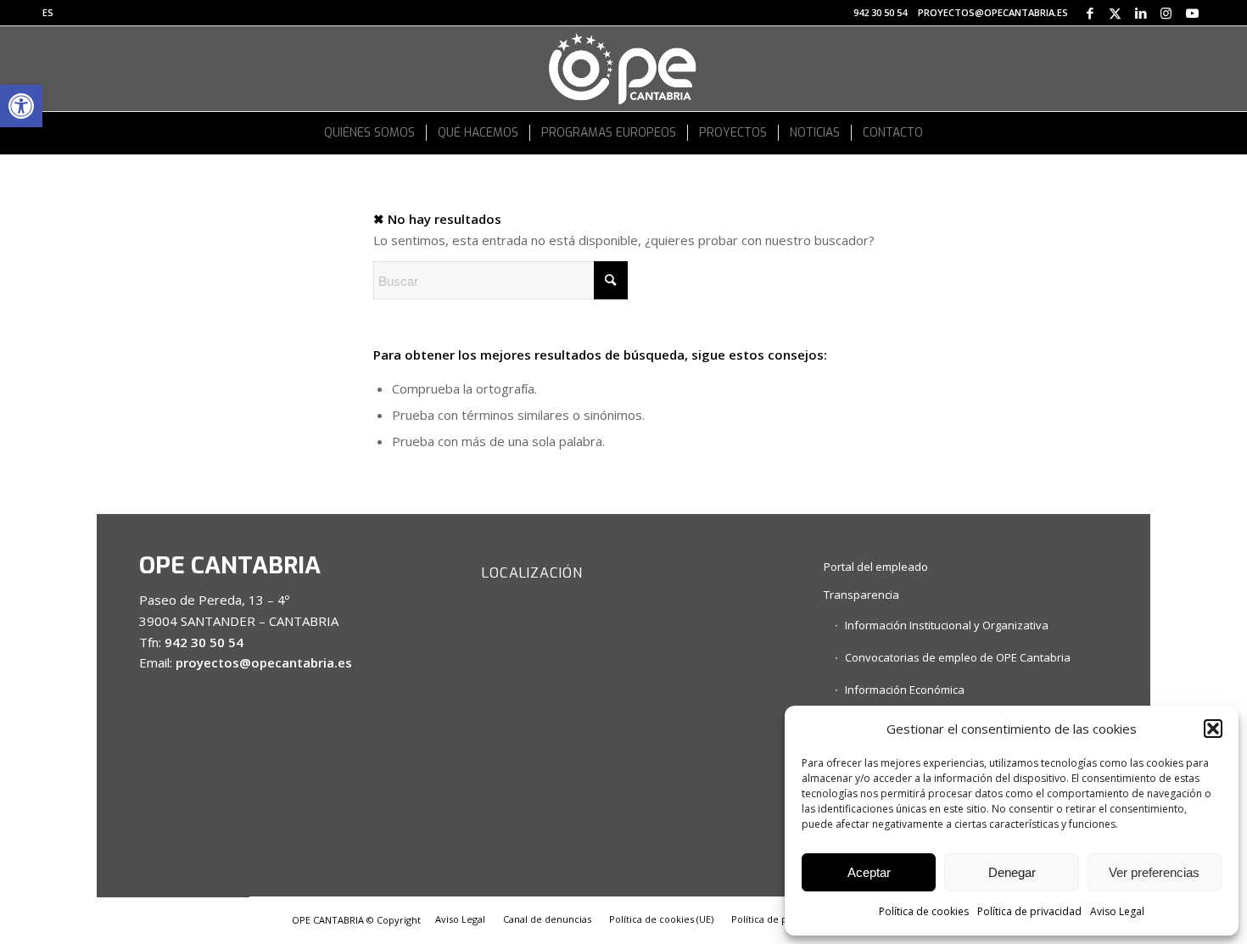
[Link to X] (1115, 12)
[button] (21, 106)
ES (47, 12)
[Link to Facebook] (1089, 12)
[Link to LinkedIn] (1140, 12)
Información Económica (905, 689)
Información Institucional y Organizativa (946, 625)
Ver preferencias (1154, 872)
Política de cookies (924, 911)
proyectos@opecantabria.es (993, 12)
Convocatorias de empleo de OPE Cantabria (958, 657)
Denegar (1012, 872)
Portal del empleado (876, 566)
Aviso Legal (1117, 911)
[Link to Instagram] (1166, 12)
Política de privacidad (1029, 911)
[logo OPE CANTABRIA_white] (623, 68)
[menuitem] (47, 12)
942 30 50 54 (880, 12)
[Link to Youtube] (1192, 12)
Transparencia (861, 594)
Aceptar (869, 872)
